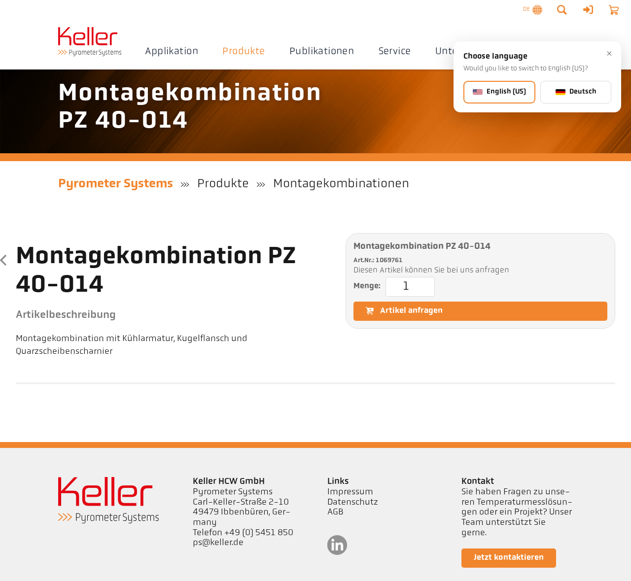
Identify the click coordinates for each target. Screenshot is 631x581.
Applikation (171, 52)
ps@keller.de (218, 543)
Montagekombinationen (341, 184)
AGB (335, 512)
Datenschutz (352, 502)
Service (395, 52)
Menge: (367, 286)
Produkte (243, 52)
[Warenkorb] (613, 10)
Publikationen (321, 52)
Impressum (350, 492)
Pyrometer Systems (115, 184)
